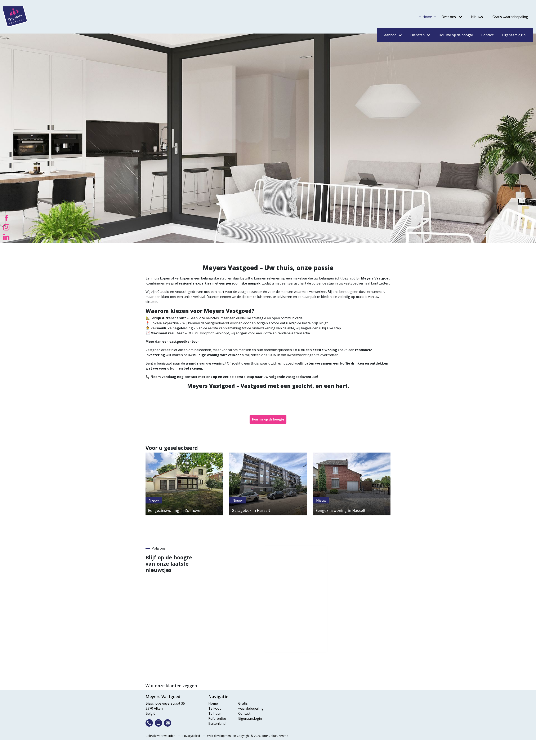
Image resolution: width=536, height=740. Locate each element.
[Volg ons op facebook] (6, 217)
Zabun (273, 736)
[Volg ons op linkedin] (6, 236)
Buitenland (216, 723)
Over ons (449, 16)
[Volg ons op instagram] (6, 227)
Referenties (217, 718)
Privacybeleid (191, 736)
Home (427, 16)
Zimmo (283, 736)
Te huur (214, 713)
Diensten (417, 35)
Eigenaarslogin (514, 35)
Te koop (215, 708)
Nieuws (477, 16)
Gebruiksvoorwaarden (161, 736)
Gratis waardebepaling (510, 16)
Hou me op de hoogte (456, 35)
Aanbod (390, 35)
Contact (487, 35)
